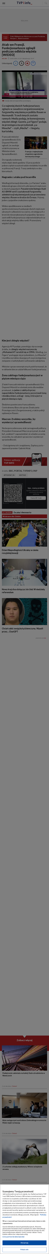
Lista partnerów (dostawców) (13, 1237)
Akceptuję (24, 1243)
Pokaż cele (24, 1249)
